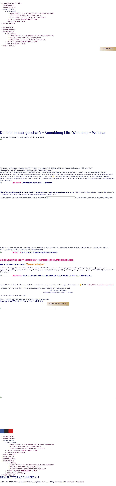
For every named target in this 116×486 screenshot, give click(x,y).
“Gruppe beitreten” (35, 264)
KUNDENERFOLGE (9, 7)
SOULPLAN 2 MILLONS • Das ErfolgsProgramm (25, 15)
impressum (70, 292)
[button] (58, 25)
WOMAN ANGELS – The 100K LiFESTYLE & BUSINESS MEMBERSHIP (32, 13)
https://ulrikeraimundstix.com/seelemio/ (100, 285)
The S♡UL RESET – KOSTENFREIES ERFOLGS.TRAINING (28, 17)
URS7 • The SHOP (9, 23)
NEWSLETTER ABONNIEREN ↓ (20, 477)
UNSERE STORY (8, 5)
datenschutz (80, 482)
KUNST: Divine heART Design (16, 21)
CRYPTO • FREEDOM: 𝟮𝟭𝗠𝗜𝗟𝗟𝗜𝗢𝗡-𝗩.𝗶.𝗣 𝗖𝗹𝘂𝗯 (22, 19)
